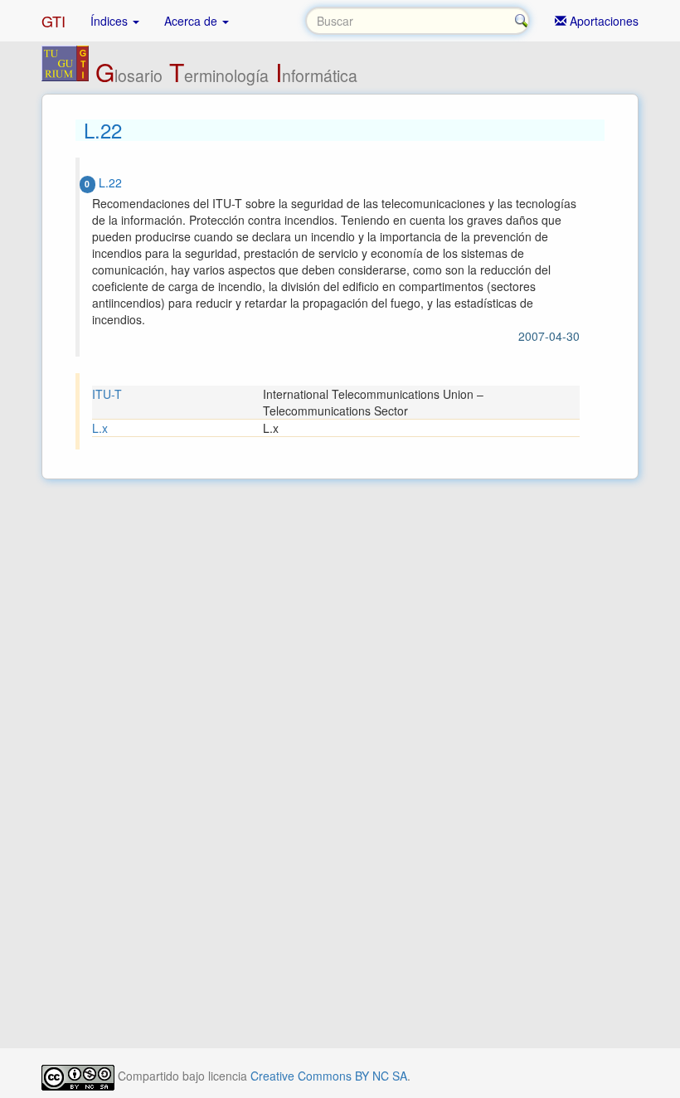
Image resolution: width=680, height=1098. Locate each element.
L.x (100, 428)
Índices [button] (110, 20)
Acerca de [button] (192, 20)
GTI (53, 21)
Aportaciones (602, 20)
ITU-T (107, 394)
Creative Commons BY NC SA (328, 1075)
